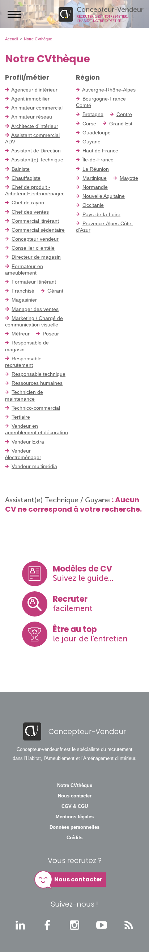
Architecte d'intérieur (34, 126)
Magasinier (24, 300)
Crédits (74, 837)
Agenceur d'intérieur (34, 90)
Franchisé (23, 291)
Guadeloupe (96, 132)
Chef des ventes (30, 212)
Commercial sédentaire (38, 230)
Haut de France (100, 151)
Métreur (21, 334)
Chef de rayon (28, 202)
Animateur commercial (37, 108)
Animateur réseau (31, 117)
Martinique (94, 178)
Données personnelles (74, 827)
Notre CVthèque (74, 785)
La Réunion (95, 169)
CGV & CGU (74, 806)
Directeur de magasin (36, 257)
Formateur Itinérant (34, 282)
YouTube (102, 925)
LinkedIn (20, 925)
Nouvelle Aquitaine (103, 196)
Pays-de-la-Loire (101, 214)
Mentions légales (75, 816)
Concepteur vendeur (35, 239)
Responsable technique (38, 374)
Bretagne (92, 114)
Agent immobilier (30, 99)
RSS (129, 925)
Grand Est (120, 123)
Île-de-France (98, 160)
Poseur (51, 334)
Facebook (47, 925)
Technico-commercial (36, 408)
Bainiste (21, 169)
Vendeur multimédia (34, 466)
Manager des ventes (35, 309)
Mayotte (129, 178)
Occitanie (93, 205)
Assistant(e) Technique (37, 160)
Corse (89, 123)
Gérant (55, 291)
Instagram (74, 925)
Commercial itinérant (35, 221)
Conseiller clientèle (33, 248)
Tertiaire (21, 417)
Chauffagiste (26, 178)
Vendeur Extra (28, 442)
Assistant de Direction (36, 151)
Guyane (91, 141)
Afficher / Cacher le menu (14, 14)
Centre (124, 114)
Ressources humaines (37, 383)
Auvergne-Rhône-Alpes (109, 90)
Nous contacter (74, 795)
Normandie (95, 187)
